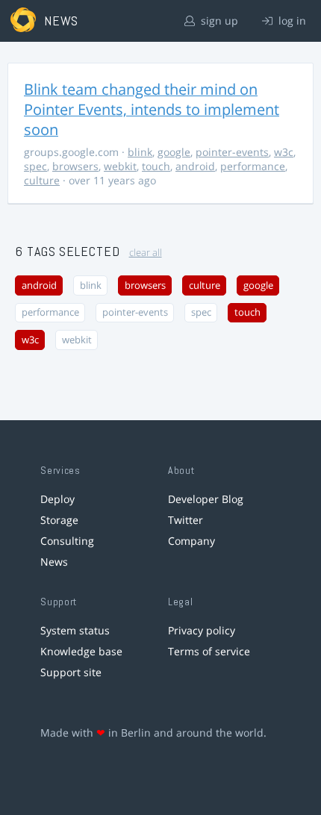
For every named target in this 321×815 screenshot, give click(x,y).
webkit (120, 166)
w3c (283, 152)
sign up (218, 20)
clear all (145, 252)
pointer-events (232, 152)
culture (42, 180)
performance (252, 166)
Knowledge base (81, 651)
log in (290, 20)
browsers (75, 166)
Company (191, 541)
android (195, 166)
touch (156, 166)
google (174, 152)
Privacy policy (201, 630)
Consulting (67, 541)
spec (35, 166)
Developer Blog (205, 499)
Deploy (57, 499)
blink (140, 152)
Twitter (185, 520)
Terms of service (209, 651)
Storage (59, 520)
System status (75, 630)
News (54, 562)
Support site (71, 672)
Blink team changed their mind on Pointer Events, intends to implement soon (151, 109)
